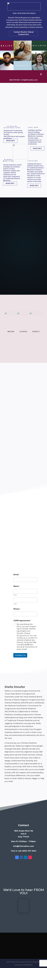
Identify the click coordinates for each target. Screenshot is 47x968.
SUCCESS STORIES (23, 340)
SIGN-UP (23, 282)
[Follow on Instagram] (30, 857)
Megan (11, 331)
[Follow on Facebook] (21, 857)
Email (16, 575)
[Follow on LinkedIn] (25, 857)
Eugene (23, 331)
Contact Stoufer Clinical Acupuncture (23, 33)
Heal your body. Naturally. (24, 13)
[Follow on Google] (17, 857)
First (15, 595)
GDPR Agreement (22, 621)
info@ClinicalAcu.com (29, 80)
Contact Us (20, 655)
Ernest (36, 331)
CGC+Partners (27, 965)
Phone (17, 609)
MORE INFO (10, 141)
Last (15, 604)
